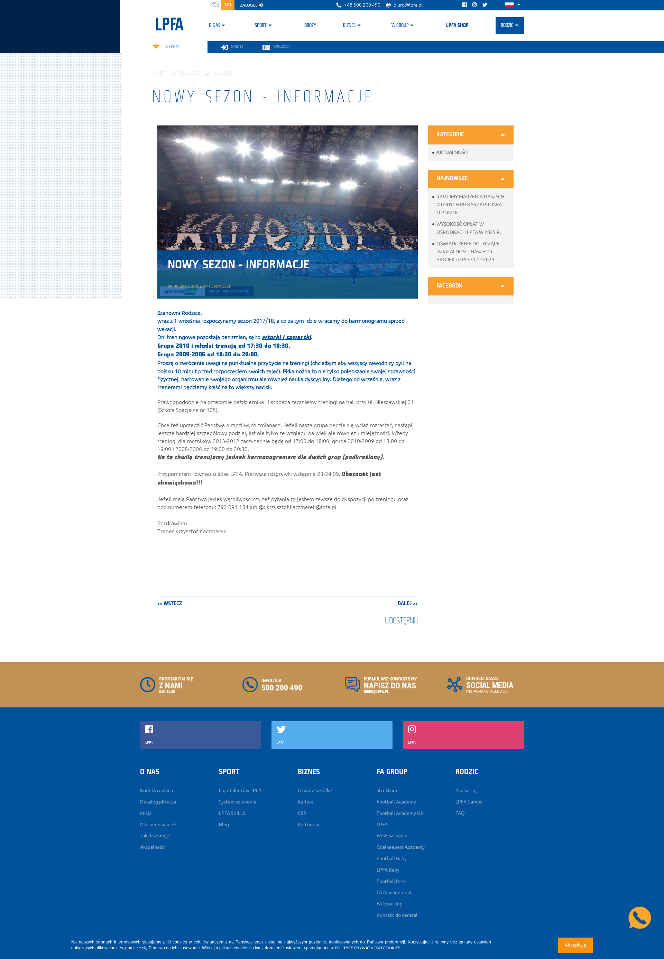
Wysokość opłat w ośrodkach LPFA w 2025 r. (468, 228)
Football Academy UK (400, 813)
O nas (214, 25)
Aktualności (452, 152)
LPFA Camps (468, 802)
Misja (145, 813)
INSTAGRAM (476, 691)
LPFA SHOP (457, 25)
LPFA (382, 824)
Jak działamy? (155, 835)
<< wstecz (169, 603)
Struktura (387, 790)
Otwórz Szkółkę (315, 790)
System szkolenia (237, 802)
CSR (302, 813)
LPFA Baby (388, 870)
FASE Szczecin (392, 835)
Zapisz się (466, 790)
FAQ (460, 813)
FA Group (399, 25)
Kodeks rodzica (156, 790)
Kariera (305, 802)
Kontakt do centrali (398, 915)
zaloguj (249, 5)
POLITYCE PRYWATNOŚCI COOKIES (367, 948)
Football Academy (396, 802)
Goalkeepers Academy (401, 847)
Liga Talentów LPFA (240, 790)
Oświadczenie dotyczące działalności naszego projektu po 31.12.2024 (468, 251)
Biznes (349, 25)
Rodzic (507, 25)
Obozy (310, 25)
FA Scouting (390, 903)
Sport (261, 25)
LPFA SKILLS (232, 813)
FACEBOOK (498, 691)
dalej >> (408, 603)
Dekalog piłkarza (158, 802)
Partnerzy (308, 824)
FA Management (394, 892)
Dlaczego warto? (158, 824)
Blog (224, 824)
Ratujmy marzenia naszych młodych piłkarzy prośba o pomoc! (470, 204)
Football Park (391, 881)
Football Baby (392, 858)
